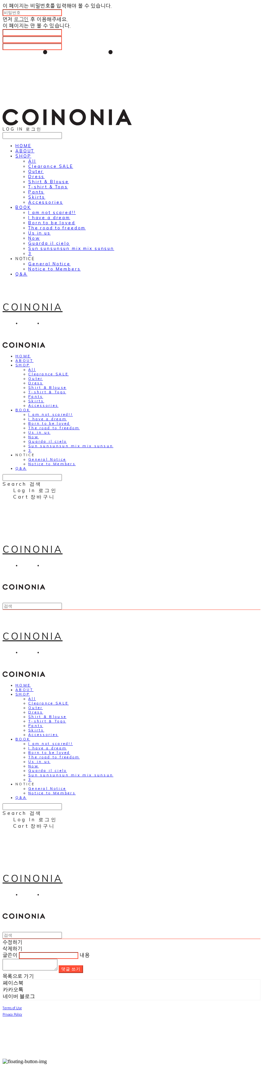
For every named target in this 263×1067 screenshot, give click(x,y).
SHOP (23, 155)
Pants (36, 191)
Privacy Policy (12, 1014)
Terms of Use (12, 1008)
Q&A (21, 274)
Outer (36, 171)
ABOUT (24, 150)
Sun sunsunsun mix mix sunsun (71, 248)
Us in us (39, 232)
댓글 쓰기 (71, 968)
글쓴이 (10, 955)
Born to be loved (51, 222)
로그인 (21, 19)
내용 (84, 955)
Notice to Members (54, 268)
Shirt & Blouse (48, 181)
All (32, 161)
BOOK (23, 207)
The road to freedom (57, 227)
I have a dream (49, 217)
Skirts (36, 197)
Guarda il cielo (49, 243)
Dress (36, 176)
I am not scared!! (52, 212)
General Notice (49, 263)
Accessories (45, 202)
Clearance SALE (50, 166)
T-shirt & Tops (48, 186)
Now (34, 238)
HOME (23, 145)
